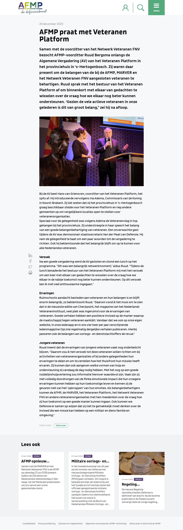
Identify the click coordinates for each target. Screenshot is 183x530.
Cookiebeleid (29, 524)
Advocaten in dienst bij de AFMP (145, 524)
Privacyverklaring (46, 524)
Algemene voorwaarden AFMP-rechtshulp (106, 524)
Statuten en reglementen (70, 524)
